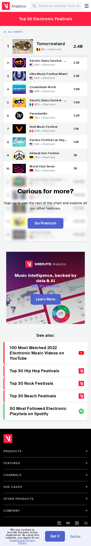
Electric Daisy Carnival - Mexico (48, 100)
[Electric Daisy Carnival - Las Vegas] (19, 63)
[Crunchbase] (77, 522)
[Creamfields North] (19, 89)
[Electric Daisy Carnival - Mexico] (19, 102)
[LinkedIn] (59, 522)
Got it (55, 536)
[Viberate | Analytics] (29, 440)
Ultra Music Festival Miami (48, 73)
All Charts (15, 31)
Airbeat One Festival (44, 153)
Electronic (55, 49)
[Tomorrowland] (22, 46)
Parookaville (38, 113)
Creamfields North (43, 87)
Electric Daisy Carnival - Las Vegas (48, 60)
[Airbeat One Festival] (19, 155)
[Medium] (85, 522)
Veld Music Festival (43, 126)
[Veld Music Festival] (19, 129)
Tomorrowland (51, 44)
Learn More (45, 299)
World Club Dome (42, 166)
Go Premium (45, 223)
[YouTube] (68, 522)
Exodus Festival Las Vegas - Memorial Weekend (48, 140)
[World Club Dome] (19, 168)
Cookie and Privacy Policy (22, 542)
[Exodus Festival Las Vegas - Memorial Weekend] (19, 142)
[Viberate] (6, 6)
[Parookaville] (19, 115)
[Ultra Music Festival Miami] (19, 76)
